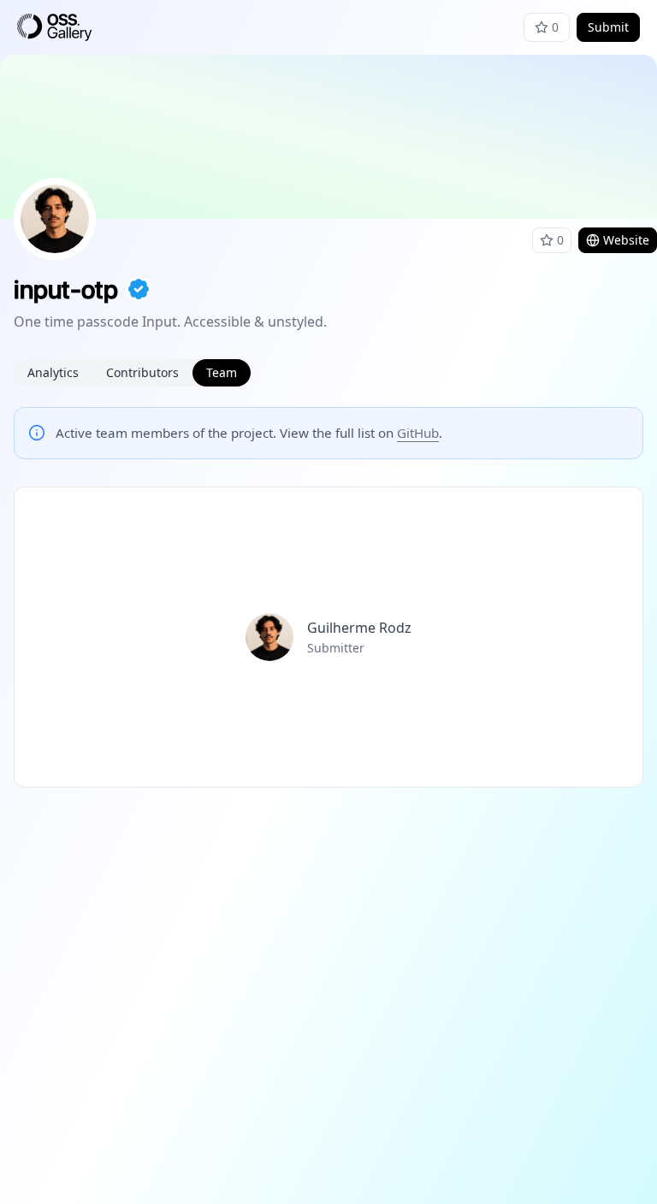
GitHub (418, 432)
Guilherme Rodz (359, 627)
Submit (608, 27)
